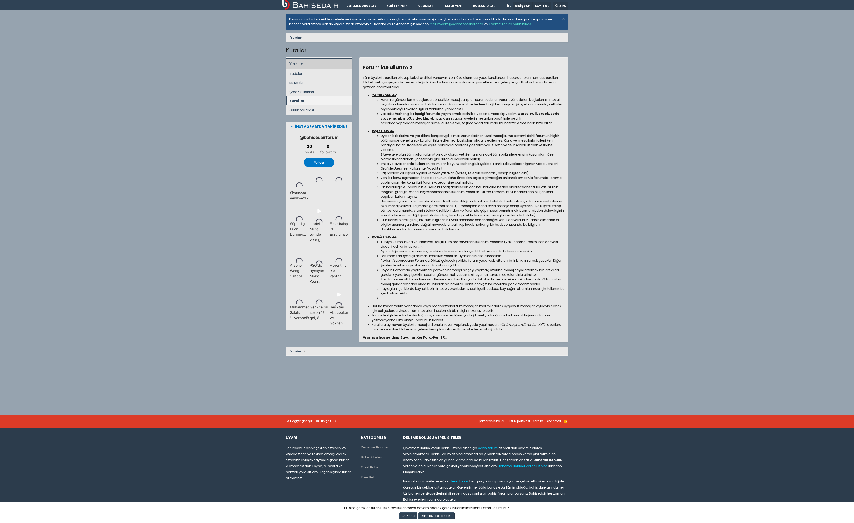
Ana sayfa (553, 421)
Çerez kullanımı (301, 91)
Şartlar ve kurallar (491, 421)
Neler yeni (453, 6)
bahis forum (488, 448)
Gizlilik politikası (301, 110)
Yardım (538, 421)
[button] (437, 6)
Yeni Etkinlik (396, 6)
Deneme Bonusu (374, 447)
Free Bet (368, 477)
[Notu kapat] (563, 19)
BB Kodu (296, 82)
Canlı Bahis (370, 467)
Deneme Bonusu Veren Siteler (522, 466)
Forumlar (425, 6)
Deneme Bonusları (361, 6)
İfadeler (295, 73)
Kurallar (296, 101)
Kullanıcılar (484, 6)
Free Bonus (459, 481)
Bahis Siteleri (371, 457)
